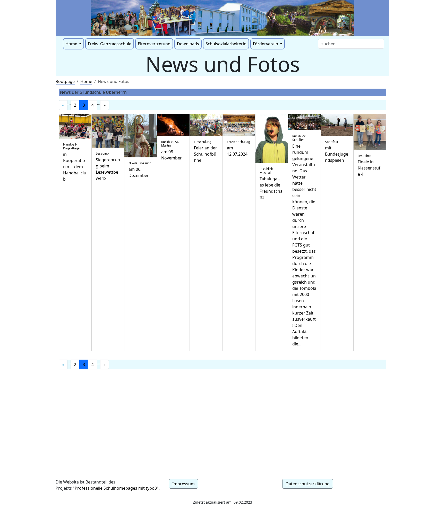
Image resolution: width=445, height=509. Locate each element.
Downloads (188, 44)
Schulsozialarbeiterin (226, 44)
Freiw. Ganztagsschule (109, 44)
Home (86, 81)
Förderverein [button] (266, 44)
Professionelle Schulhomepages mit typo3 (116, 488)
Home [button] (71, 44)
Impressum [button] (183, 484)
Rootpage (65, 81)
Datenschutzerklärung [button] (308, 484)
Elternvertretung (154, 44)
